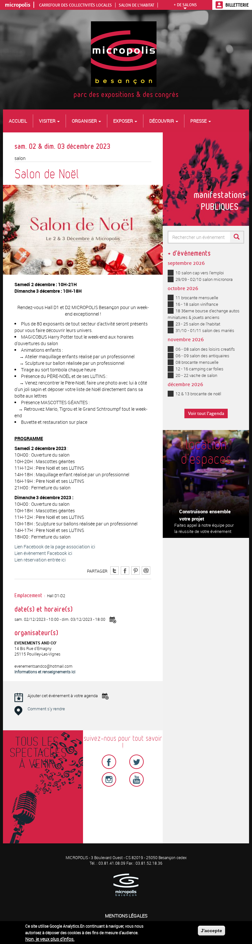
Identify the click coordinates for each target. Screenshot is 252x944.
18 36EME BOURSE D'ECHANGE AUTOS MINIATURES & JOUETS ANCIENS (204, 314)
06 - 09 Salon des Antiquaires (202, 356)
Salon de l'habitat (136, 5)
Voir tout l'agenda (206, 413)
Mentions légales (126, 916)
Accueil (18, 121)
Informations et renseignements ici (44, 671)
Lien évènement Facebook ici (43, 553)
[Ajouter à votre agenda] (113, 620)
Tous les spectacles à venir (37, 753)
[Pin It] (135, 570)
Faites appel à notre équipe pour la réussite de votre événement (204, 528)
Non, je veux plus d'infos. (49, 939)
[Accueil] (126, 53)
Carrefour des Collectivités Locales (75, 5)
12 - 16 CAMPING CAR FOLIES (199, 369)
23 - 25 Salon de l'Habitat (198, 324)
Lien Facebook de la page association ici (54, 546)
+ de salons (185, 4)
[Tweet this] (114, 570)
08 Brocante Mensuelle (197, 362)
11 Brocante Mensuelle (197, 298)
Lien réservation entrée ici (40, 560)
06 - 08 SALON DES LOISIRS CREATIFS (205, 349)
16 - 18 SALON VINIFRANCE (197, 304)
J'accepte (211, 930)
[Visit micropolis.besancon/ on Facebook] (125, 570)
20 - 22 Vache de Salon (196, 375)
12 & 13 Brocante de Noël (198, 394)
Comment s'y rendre (46, 709)
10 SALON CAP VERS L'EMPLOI (200, 273)
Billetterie (237, 5)
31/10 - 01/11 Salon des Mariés (205, 330)
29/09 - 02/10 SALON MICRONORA (204, 279)
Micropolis (17, 5)
